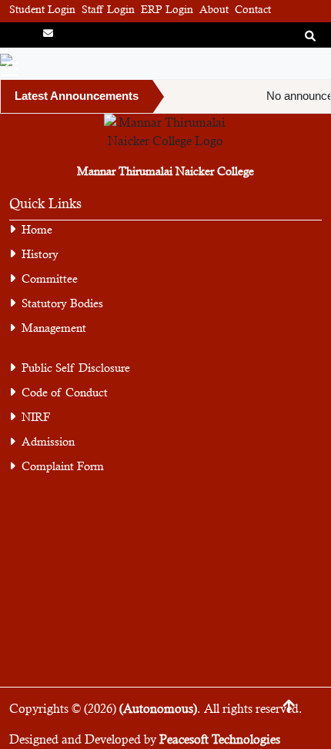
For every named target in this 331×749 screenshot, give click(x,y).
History (40, 253)
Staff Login (108, 9)
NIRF (36, 416)
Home (37, 229)
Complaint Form (63, 465)
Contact (253, 9)
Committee (50, 278)
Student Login (42, 9)
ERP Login (167, 9)
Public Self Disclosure (76, 367)
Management (54, 327)
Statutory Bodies (62, 303)
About (214, 9)
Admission (48, 441)
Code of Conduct (65, 392)
